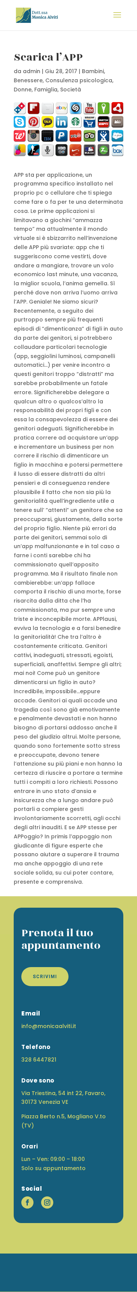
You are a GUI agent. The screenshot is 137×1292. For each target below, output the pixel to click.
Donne (23, 89)
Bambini (93, 71)
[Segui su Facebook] (27, 1202)
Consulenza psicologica (78, 80)
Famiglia (45, 89)
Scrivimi (45, 976)
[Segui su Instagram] (47, 1202)
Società (70, 89)
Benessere (28, 80)
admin (31, 71)
